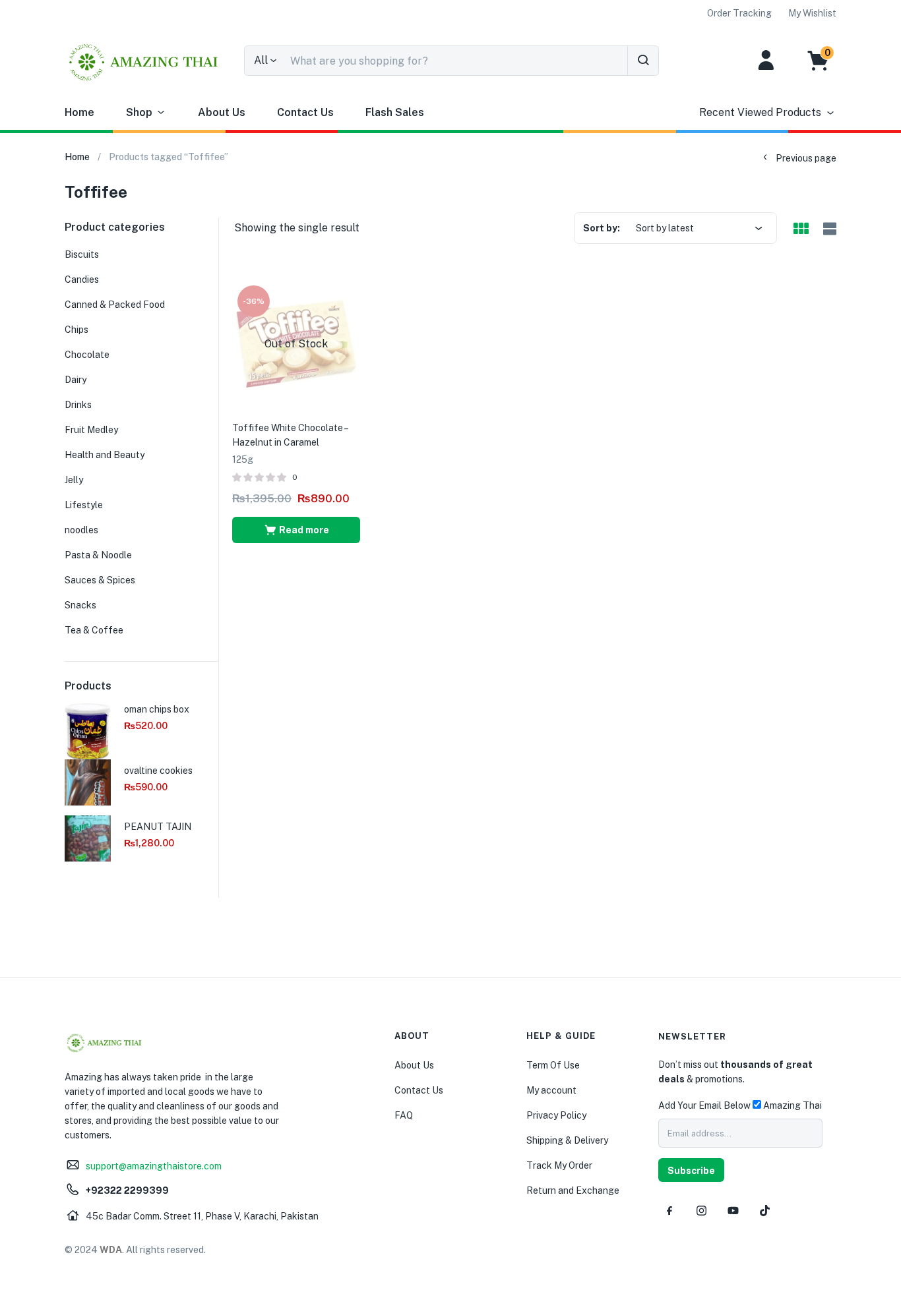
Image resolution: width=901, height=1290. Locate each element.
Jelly (74, 480)
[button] (824, 60)
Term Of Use (553, 1065)
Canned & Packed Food (115, 304)
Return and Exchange (572, 1190)
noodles (81, 530)
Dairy (75, 379)
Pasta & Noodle (98, 555)
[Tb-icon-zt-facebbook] (669, 1210)
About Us (221, 112)
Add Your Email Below (704, 1105)
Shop (139, 112)
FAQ (403, 1115)
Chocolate (87, 354)
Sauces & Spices (100, 580)
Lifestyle (84, 505)
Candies (82, 279)
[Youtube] (733, 1210)
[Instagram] (701, 1210)
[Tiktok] (764, 1210)
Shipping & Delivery (567, 1140)
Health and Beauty (104, 455)
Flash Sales (394, 112)
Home (79, 112)
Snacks (80, 605)
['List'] (828, 229)
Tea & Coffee (94, 630)
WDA (111, 1250)
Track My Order (559, 1165)
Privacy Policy (556, 1115)
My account (551, 1090)
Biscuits (82, 254)
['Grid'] (801, 229)
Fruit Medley (91, 430)
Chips (76, 329)
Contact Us (305, 112)
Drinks (78, 404)
